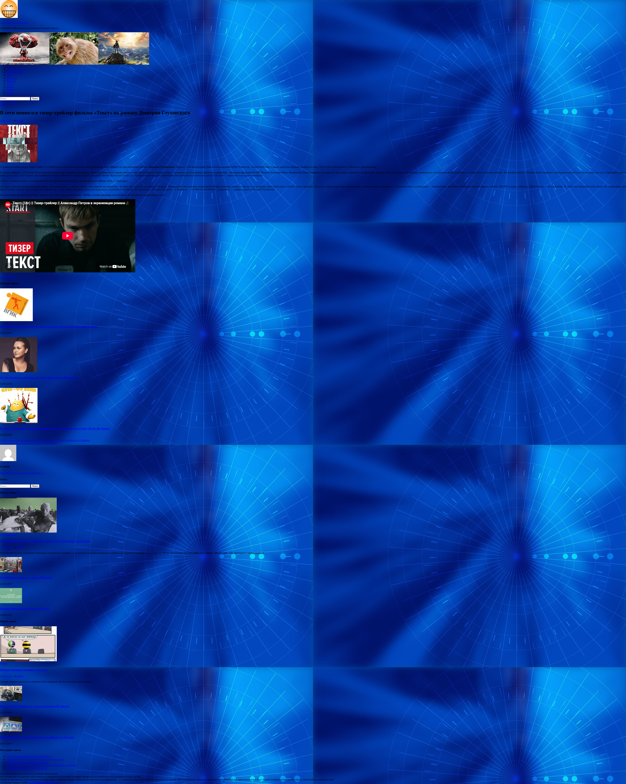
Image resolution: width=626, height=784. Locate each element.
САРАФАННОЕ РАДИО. (14, 22)
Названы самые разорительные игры (27, 762)
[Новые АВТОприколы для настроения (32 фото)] (11, 700)
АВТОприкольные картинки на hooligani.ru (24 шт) (37, 737)
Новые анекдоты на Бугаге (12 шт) (25, 608)
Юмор (10, 87)
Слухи (10, 84)
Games (10, 92)
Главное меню (8, 101)
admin (20, 120)
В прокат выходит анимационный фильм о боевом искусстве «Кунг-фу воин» (55, 428)
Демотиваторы (15, 72)
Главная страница (16, 69)
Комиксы (12, 78)
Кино (10, 75)
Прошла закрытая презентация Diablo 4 (28, 756)
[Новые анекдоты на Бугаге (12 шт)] (11, 602)
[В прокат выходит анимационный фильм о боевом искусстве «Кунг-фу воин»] (18, 422)
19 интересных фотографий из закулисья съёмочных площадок (45, 541)
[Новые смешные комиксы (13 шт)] (28, 660)
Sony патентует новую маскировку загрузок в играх (35, 759)
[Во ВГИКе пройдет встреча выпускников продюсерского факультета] (16, 320)
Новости (11, 81)
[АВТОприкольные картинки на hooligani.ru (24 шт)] (11, 731)
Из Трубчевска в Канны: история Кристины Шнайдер (38, 377)
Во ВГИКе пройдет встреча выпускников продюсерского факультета (49, 326)
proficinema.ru (7, 277)
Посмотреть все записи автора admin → (22, 473)
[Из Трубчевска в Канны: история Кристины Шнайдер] (18, 371)
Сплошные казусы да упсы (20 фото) (26, 577)
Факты (10, 89)
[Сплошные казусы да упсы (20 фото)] (11, 571)
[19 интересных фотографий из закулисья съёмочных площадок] (28, 531)
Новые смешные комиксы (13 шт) (24, 669)
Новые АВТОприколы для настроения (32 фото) (34, 706)
